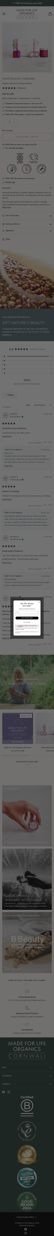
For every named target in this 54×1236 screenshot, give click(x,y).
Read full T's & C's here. (19, 629)
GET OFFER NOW (27, 618)
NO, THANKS (27, 622)
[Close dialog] (39, 602)
